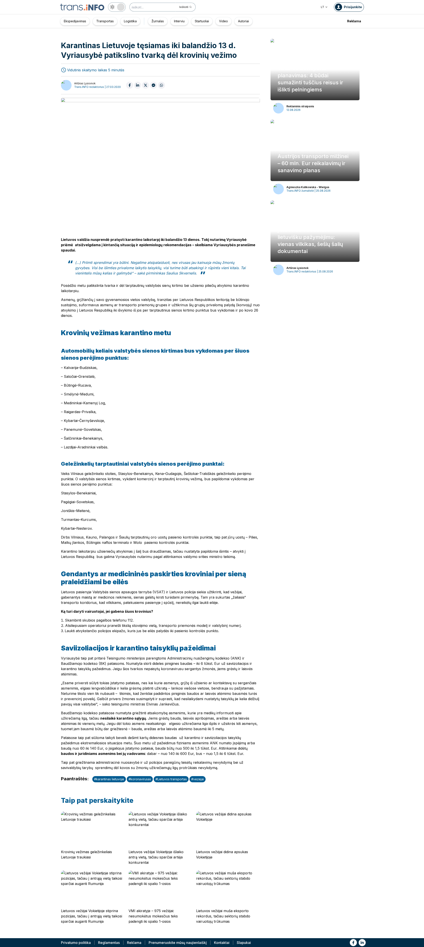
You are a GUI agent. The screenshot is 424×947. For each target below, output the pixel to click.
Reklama (354, 21)
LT (322, 7)
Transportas (105, 21)
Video (223, 21)
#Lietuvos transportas (171, 779)
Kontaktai (221, 942)
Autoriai (243, 21)
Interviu (179, 21)
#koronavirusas (140, 779)
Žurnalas (157, 21)
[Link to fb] (353, 942)
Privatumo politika (76, 942)
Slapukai (244, 942)
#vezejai (197, 779)
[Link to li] (362, 942)
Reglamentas (109, 942)
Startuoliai (202, 21)
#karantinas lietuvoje (109, 779)
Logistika (130, 21)
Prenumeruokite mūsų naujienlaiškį (178, 942)
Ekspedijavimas (75, 21)
